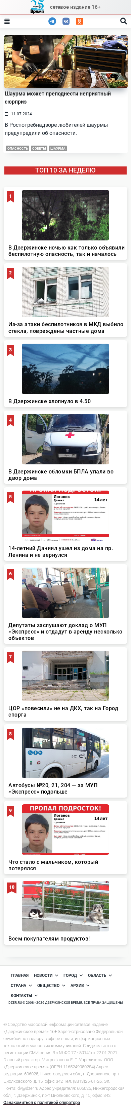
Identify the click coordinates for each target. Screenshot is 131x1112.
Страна (18, 985)
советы (39, 148)
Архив (77, 985)
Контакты (21, 995)
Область (97, 975)
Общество (48, 985)
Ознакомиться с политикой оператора (41, 1102)
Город (70, 975)
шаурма (58, 148)
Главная (20, 975)
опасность (17, 148)
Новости (43, 975)
